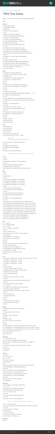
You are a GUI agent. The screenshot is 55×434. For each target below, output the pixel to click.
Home (4, 10)
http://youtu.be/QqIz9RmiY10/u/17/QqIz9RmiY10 (18, 139)
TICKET (33, 93)
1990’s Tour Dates (9, 10)
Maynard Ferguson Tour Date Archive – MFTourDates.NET (12, 3)
